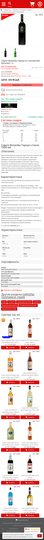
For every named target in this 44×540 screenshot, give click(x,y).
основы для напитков (24, 302)
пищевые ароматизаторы (28, 305)
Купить (11, 348)
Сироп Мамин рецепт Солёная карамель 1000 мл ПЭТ (30, 375)
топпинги (11, 302)
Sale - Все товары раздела (12, 99)
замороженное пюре (9, 309)
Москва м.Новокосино (13, 531)
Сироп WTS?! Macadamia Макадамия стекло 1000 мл (30, 444)
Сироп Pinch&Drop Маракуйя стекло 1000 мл (10, 411)
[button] (40, 4)
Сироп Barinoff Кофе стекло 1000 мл (30, 476)
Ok (39, 536)
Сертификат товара (35, 117)
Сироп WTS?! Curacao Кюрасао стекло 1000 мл (10, 509)
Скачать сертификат (12, 290)
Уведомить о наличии (22, 85)
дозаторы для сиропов (9, 305)
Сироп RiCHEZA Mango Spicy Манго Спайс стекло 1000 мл (10, 376)
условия (30, 537)
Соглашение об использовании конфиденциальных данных (27, 524)
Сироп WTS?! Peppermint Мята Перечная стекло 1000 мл (30, 410)
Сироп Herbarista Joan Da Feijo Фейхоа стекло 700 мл (10, 444)
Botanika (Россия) (11, 101)
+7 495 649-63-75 (13, 528)
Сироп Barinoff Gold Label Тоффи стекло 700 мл (30, 509)
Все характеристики (8, 117)
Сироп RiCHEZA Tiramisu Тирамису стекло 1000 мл (10, 476)
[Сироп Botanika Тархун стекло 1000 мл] (5, 52)
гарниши (37, 302)
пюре (4, 302)
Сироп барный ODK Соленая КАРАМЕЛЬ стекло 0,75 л (10, 341)
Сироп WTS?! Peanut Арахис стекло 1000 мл (30, 341)
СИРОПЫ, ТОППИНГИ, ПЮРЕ (18, 296)
